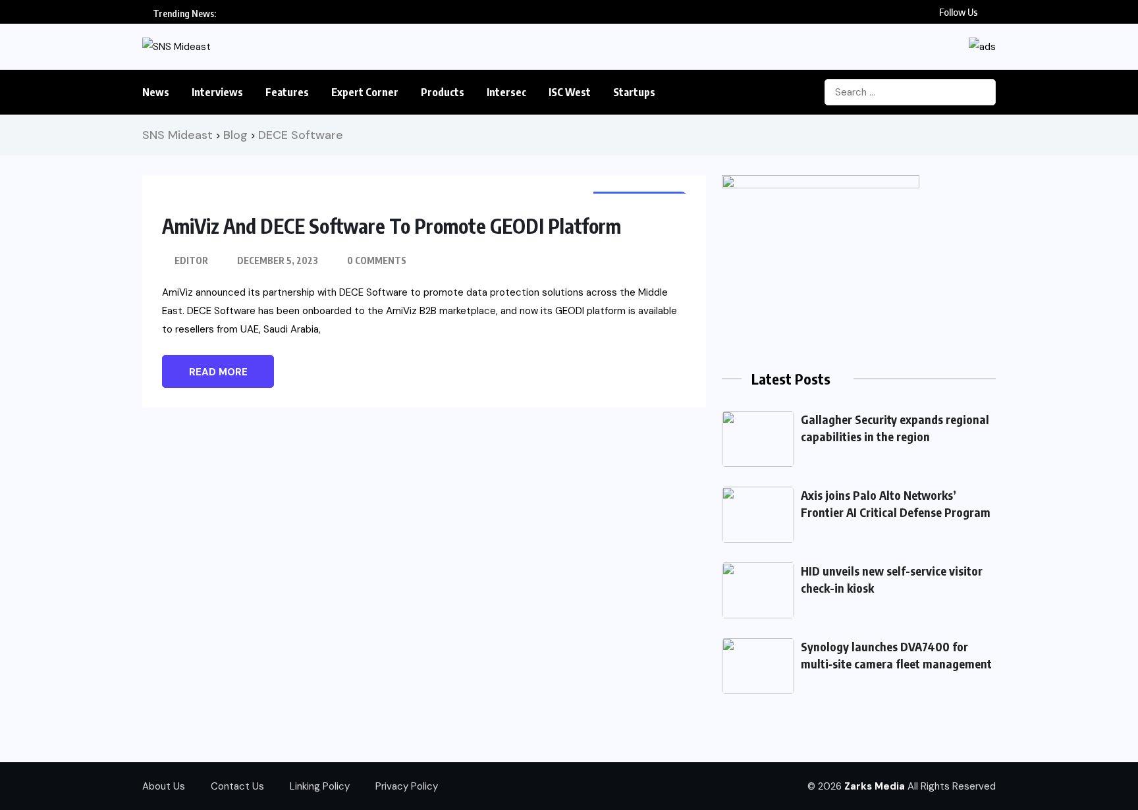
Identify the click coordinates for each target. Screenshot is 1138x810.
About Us (163, 786)
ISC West (570, 92)
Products (442, 92)
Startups (634, 92)
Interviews (217, 92)
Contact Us (237, 786)
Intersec (506, 92)
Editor (191, 260)
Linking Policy (320, 786)
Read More (218, 372)
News (155, 92)
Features (287, 92)
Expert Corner (364, 92)
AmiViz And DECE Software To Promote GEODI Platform (391, 225)
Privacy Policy (406, 786)
